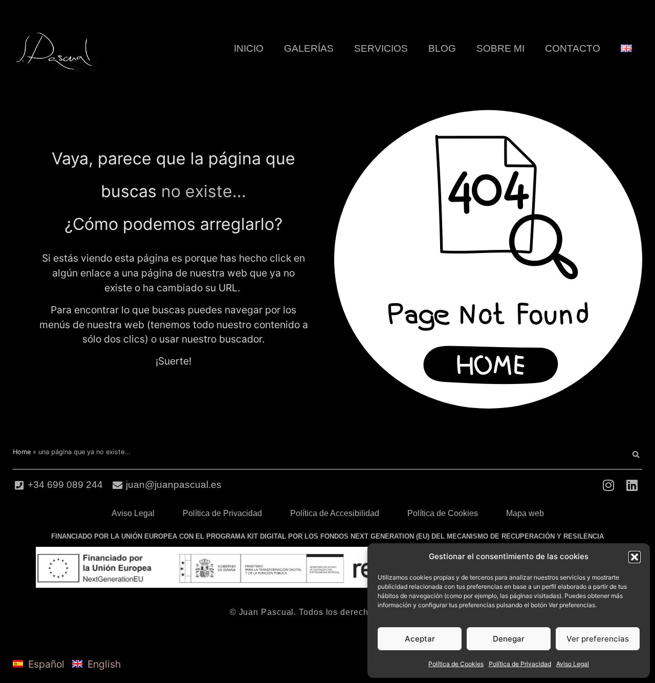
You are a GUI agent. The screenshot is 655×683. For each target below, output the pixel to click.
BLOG (442, 48)
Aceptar (420, 639)
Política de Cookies (456, 664)
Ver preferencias (597, 639)
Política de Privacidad (520, 664)
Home (22, 452)
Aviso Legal (572, 664)
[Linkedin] (631, 485)
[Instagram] (608, 485)
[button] (634, 557)
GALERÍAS (309, 48)
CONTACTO (572, 48)
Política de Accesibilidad (334, 513)
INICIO (249, 48)
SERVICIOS (381, 48)
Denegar (509, 639)
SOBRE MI (500, 48)
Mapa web (525, 513)
